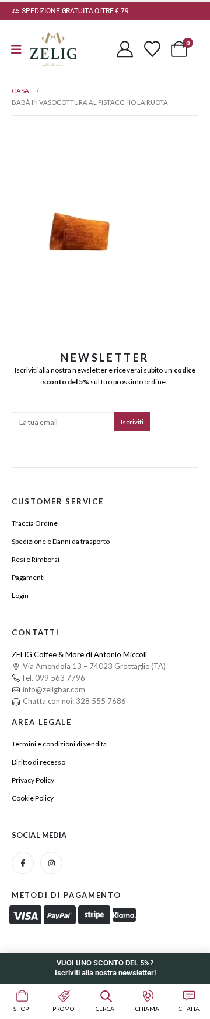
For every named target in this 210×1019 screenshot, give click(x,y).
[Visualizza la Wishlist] (152, 49)
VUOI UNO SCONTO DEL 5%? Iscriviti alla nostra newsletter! (105, 967)
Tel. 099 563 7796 (53, 677)
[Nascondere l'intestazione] (53, 49)
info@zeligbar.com (53, 689)
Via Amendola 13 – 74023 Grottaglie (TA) (93, 666)
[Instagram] (51, 863)
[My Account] (125, 49)
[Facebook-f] (23, 863)
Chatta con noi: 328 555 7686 (73, 701)
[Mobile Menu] (16, 49)
